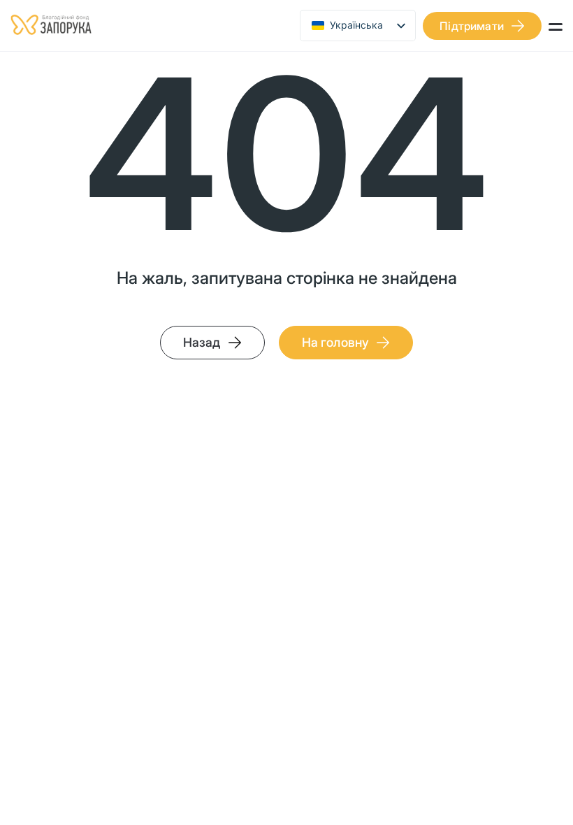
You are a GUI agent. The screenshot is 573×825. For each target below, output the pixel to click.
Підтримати (472, 26)
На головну (336, 342)
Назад (202, 342)
